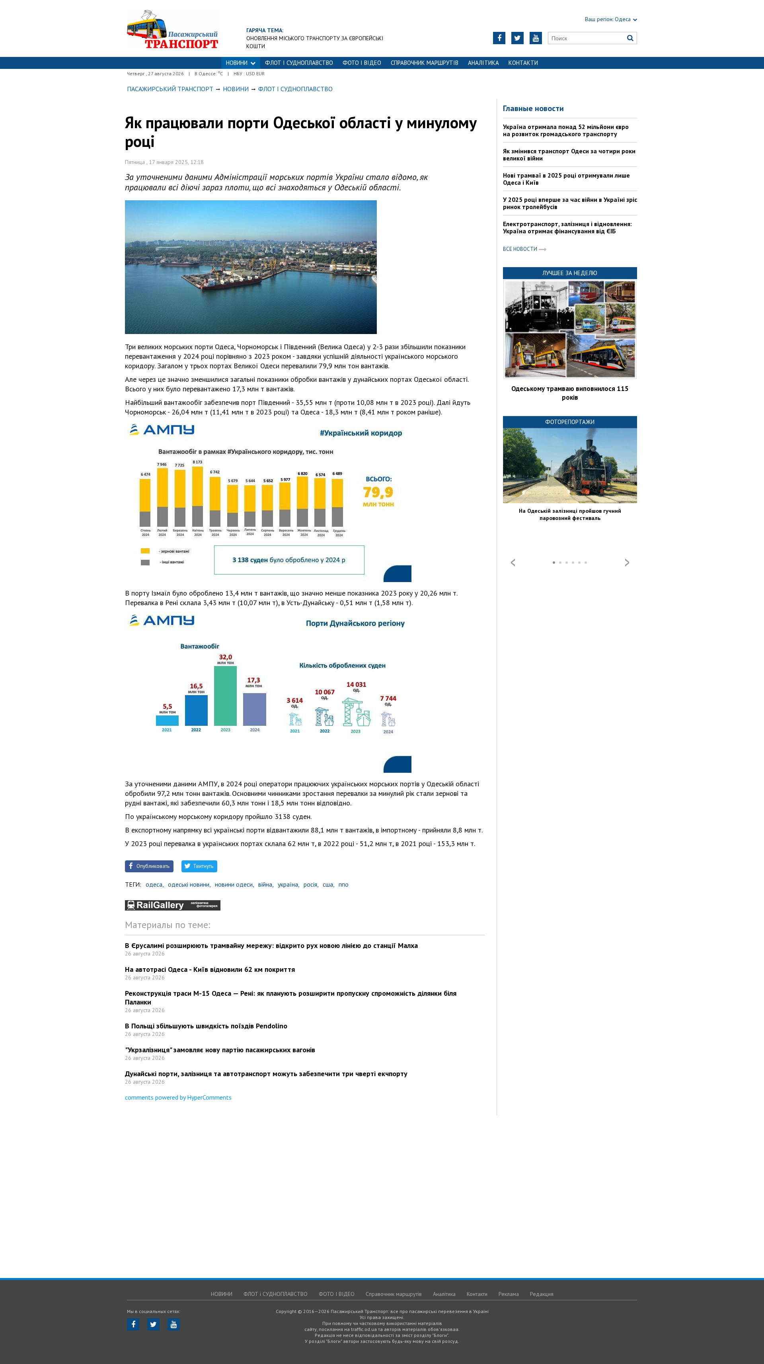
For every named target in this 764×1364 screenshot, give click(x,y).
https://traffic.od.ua (172, 28)
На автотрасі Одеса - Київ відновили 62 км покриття (210, 969)
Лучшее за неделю (569, 273)
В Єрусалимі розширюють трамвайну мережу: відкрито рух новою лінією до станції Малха (271, 945)
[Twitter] (517, 38)
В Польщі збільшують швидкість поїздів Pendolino (206, 1025)
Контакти (523, 62)
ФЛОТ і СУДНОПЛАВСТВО (299, 62)
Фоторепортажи (569, 422)
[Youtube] (536, 38)
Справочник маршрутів (424, 62)
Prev (513, 563)
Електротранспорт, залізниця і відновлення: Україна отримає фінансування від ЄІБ (567, 227)
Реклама (509, 1294)
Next (627, 563)
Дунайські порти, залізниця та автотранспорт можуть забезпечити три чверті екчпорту (266, 1073)
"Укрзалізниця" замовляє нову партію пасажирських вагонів (220, 1049)
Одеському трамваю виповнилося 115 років (570, 393)
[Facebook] (499, 38)
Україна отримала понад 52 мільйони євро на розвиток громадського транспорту (566, 130)
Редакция (542, 1294)
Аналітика (483, 62)
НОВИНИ (237, 62)
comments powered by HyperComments (178, 1097)
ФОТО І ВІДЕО (362, 62)
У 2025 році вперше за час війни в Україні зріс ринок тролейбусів (570, 203)
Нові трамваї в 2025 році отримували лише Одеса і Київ (566, 178)
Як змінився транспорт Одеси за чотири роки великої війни (569, 154)
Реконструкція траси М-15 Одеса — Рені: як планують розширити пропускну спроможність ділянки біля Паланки (290, 997)
